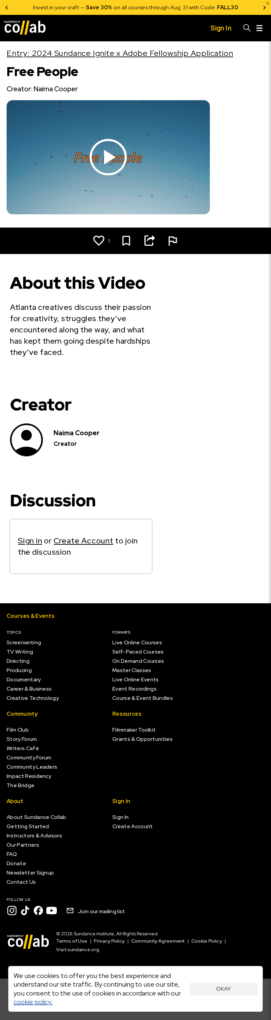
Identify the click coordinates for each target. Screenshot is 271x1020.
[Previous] (6, 7)
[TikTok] (25, 910)
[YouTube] (51, 910)
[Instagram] (12, 910)
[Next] (264, 7)
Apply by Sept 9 (215, 7)
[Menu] (259, 28)
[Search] (247, 28)
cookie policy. (33, 1002)
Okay (223, 988)
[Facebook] (38, 910)
